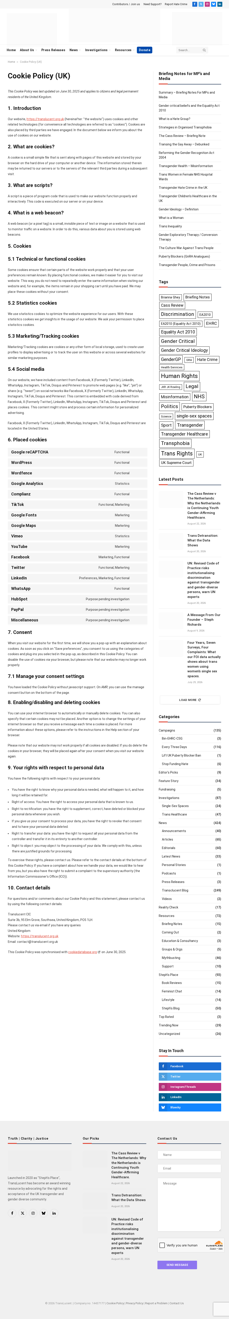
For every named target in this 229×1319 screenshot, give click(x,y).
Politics (169, 406)
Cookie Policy (115, 1303)
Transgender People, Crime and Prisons (187, 265)
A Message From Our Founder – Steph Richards (204, 620)
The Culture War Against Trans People (186, 248)
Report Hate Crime (176, 4)
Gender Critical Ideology (184, 350)
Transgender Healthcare (184, 434)
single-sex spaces (194, 416)
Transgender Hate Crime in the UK (183, 187)
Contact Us (177, 1303)
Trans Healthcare (174, 814)
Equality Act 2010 (178, 332)
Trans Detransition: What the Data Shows (202, 540)
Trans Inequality (170, 226)
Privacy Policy (134, 1303)
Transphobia (175, 443)
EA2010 (205, 315)
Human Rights (179, 376)
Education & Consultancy (180, 941)
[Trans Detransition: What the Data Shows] (171, 541)
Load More (188, 700)
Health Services (171, 367)
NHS (199, 396)
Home (11, 50)
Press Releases (53, 50)
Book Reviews (172, 983)
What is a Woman (171, 218)
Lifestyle (168, 1000)
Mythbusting (171, 958)
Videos (167, 899)
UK (200, 454)
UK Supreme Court (176, 463)
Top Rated (166, 1017)
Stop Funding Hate (175, 764)
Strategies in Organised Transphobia (185, 127)
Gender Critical (178, 341)
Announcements (174, 831)
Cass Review (172, 305)
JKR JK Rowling (170, 387)
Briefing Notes (197, 297)
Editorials (168, 848)
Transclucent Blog (175, 890)
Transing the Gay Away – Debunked (184, 144)
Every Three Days (174, 747)
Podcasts (169, 873)
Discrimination (177, 314)
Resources (123, 50)
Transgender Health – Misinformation (186, 166)
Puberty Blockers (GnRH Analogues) (184, 256)
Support (168, 966)
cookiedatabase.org (82, 952)
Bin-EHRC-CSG (172, 738)
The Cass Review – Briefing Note (182, 136)
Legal (192, 386)
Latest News (171, 856)
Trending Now (168, 1025)
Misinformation (175, 396)
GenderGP (171, 359)
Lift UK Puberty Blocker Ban (181, 755)
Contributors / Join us (126, 4)
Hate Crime (207, 359)
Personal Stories (174, 865)
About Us (27, 50)
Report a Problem (156, 1303)
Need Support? (152, 4)
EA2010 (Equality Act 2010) (181, 323)
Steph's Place (168, 975)
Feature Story (168, 781)
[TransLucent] (114, 25)
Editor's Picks (168, 772)
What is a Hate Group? (174, 119)
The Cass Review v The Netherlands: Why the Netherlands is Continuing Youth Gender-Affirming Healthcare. (203, 506)
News (74, 50)
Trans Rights (177, 453)
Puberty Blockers (197, 407)
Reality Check (168, 907)
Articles (167, 839)
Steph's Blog (171, 1008)
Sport (166, 425)
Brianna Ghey (170, 297)
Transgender (190, 425)
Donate (144, 50)
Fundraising (167, 789)
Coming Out (170, 932)
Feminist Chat (172, 991)
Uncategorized (169, 1034)
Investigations (96, 50)
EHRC (211, 323)
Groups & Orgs (172, 949)
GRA (189, 360)
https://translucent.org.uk (45, 119)
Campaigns (167, 730)
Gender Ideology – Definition (179, 209)
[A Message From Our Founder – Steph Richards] (171, 620)
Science (166, 416)
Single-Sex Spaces (175, 806)
